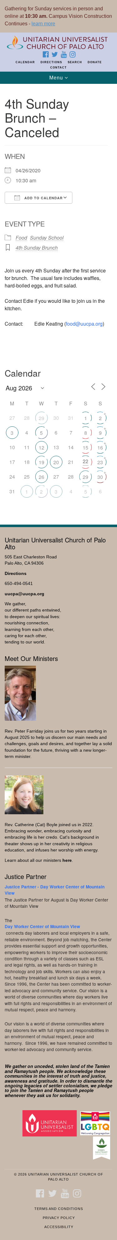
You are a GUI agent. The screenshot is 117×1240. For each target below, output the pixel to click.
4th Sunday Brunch (37, 247)
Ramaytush (26, 1071)
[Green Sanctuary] (102, 1148)
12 (41, 447)
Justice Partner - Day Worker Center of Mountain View (55, 890)
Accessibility (58, 1227)
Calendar (25, 62)
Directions (51, 62)
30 (100, 476)
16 (100, 447)
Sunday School (47, 237)
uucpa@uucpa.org (24, 594)
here (67, 860)
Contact (58, 67)
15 (85, 447)
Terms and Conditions (58, 1209)
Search (75, 62)
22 (85, 461)
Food (21, 237)
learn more (43, 23)
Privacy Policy (59, 1218)
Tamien (102, 1066)
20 (56, 462)
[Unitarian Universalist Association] (50, 1123)
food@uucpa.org (84, 323)
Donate (95, 62)
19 (41, 462)
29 (41, 418)
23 (100, 462)
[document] (58, 301)
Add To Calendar (43, 198)
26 (41, 476)
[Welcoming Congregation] (96, 1123)
